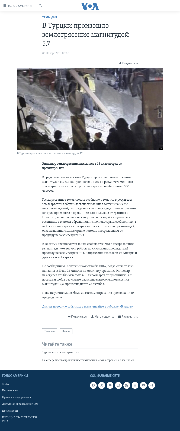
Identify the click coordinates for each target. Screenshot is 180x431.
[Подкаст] (135, 385)
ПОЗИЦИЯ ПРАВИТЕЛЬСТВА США (19, 419)
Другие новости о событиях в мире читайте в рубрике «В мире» (87, 306)
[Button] (128, 63)
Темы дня (49, 17)
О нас (5, 383)
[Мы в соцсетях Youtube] (110, 385)
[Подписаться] (143, 385)
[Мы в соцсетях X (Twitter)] (101, 385)
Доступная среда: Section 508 (20, 404)
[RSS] (126, 385)
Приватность (10, 410)
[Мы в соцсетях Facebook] (93, 385)
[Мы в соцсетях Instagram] (118, 385)
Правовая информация (16, 397)
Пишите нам (10, 390)
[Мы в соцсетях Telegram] (151, 385)
